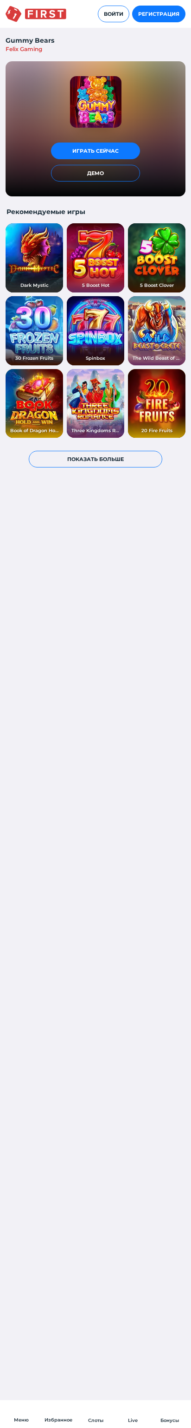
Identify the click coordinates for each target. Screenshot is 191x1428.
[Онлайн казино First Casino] (36, 14)
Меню (21, 1420)
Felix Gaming (24, 48)
